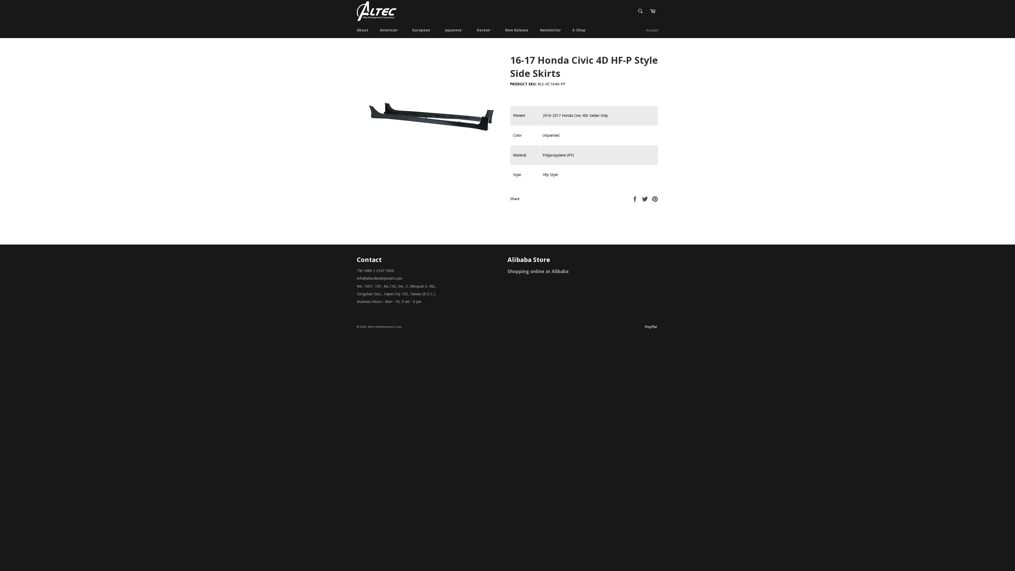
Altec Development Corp (384, 327)
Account (652, 30)
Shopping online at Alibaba (538, 271)
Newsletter (550, 30)
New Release (516, 30)
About (362, 30)
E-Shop (579, 30)
